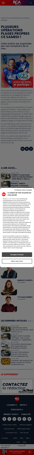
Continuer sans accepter (23, 190)
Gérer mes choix (17, 261)
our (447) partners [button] (11, 199)
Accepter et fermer (17, 255)
